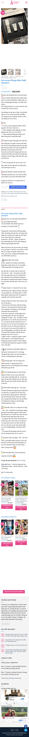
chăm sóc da (7, 196)
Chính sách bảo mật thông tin (14, 735)
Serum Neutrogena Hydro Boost (6, 538)
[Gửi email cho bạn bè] (5, 199)
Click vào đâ (20, 460)
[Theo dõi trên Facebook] (2, 624)
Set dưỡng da (11, 193)
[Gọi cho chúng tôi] (8, 624)
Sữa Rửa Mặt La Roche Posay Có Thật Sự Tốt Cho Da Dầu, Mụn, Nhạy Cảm (16, 635)
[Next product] (2, 88)
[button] (2, 2)
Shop (11, 76)
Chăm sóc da (19, 76)
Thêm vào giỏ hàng (18, 187)
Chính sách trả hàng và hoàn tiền (11, 678)
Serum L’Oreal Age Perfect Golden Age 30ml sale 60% (6, 500)
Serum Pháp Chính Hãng (8, 78)
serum (15, 196)
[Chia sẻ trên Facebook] (2, 199)
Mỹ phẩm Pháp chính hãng (21, 193)
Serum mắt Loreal (19, 537)
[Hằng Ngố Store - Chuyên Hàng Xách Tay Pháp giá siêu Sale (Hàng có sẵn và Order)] (14, 2)
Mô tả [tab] (3, 209)
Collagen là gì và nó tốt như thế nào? (16, 645)
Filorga (11, 196)
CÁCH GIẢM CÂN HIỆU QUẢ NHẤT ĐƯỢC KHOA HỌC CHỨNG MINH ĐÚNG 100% (16, 651)
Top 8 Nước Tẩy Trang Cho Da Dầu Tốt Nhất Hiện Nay (15, 640)
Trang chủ (4, 76)
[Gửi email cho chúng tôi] (5, 624)
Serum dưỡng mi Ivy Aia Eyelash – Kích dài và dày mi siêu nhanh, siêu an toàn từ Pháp (21, 500)
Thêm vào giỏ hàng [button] (7, 506)
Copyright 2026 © (14, 733)
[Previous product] (5, 88)
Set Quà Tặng (22, 191)
